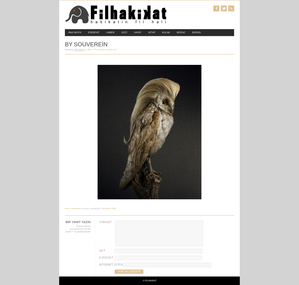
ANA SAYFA (74, 32)
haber (110, 32)
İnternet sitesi (111, 264)
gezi (124, 32)
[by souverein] (149, 199)
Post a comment (73, 208)
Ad (102, 250)
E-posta (106, 257)
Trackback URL (108, 208)
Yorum (105, 222)
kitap (151, 32)
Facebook (216, 8)
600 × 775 (92, 50)
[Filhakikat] (115, 23)
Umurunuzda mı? (108, 50)
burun (196, 32)
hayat (138, 32)
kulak (166, 32)
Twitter (224, 8)
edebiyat (93, 32)
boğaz (181, 32)
